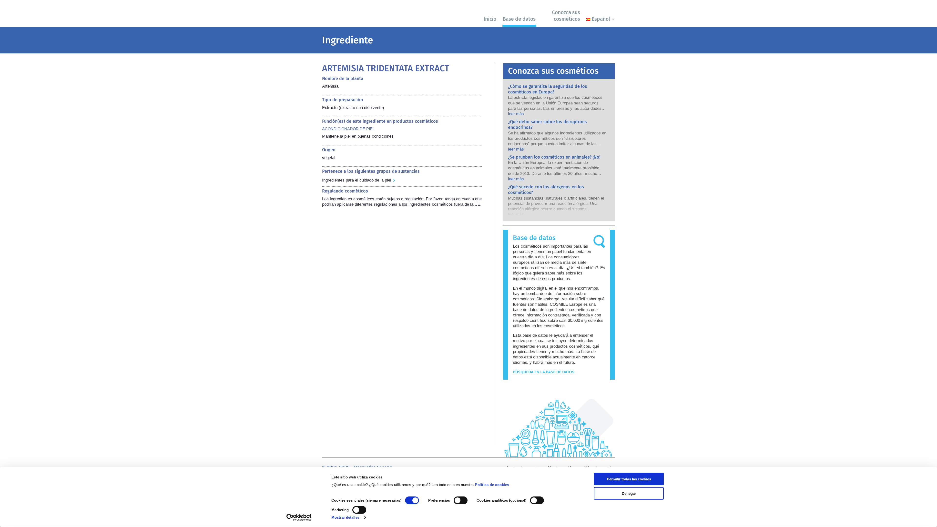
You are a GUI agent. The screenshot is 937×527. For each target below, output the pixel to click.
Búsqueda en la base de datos (543, 372)
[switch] (461, 500)
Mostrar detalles (345, 517)
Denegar (629, 493)
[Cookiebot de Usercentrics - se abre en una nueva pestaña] (299, 517)
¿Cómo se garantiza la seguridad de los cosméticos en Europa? (547, 89)
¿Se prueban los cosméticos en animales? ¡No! (554, 157)
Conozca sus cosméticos (566, 15)
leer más (516, 113)
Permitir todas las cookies (629, 479)
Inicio (490, 19)
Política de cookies (492, 485)
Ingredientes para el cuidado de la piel (356, 180)
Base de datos (519, 19)
